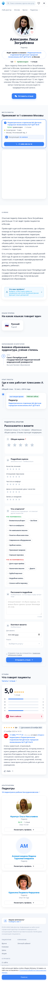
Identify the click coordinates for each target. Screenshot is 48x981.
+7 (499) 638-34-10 (25, 144)
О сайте (5, 962)
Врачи (4, 943)
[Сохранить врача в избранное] (32, 32)
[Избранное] (39, 3)
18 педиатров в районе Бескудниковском (20, 792)
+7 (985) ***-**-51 (16, 735)
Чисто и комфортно (16, 525)
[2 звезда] (14, 445)
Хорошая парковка (16, 555)
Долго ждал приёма (16, 563)
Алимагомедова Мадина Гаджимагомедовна (24, 857)
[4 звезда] (26, 445)
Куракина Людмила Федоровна (24, 892)
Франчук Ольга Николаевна (24, 816)
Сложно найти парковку (17, 583)
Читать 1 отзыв (8, 681)
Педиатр (24, 47)
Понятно (24, 977)
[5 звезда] (32, 445)
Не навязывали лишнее (17, 530)
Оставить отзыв (25, 96)
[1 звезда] (9, 445)
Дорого (31, 568)
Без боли (33, 520)
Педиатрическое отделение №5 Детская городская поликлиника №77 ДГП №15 (24, 123)
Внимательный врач (16, 520)
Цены (4, 950)
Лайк (10, 771)
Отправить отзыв (22, 660)
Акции (4, 953)
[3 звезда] (20, 445)
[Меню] (44, 3)
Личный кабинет (24, 943)
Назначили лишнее (16, 568)
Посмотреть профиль (23, 830)
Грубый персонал (15, 573)
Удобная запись (14, 545)
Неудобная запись (15, 578)
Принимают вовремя (16, 550)
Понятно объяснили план (18, 535)
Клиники (5, 947)
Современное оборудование (19, 540)
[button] (24, 133)
